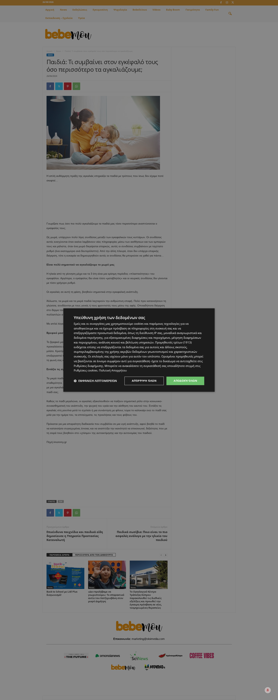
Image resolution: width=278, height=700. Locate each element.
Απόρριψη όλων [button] (144, 380)
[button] (95, 381)
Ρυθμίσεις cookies (85, 370)
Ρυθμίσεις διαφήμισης (88, 366)
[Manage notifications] (268, 690)
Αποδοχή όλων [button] (185, 380)
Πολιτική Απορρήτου (113, 370)
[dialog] (139, 350)
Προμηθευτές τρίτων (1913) (173, 342)
